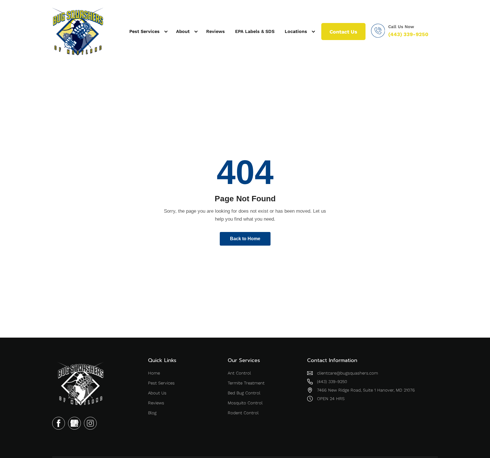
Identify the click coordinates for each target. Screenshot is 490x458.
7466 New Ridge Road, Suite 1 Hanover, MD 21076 (366, 390)
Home (154, 373)
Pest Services (161, 383)
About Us (157, 393)
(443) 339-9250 (408, 34)
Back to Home (245, 238)
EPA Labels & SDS (254, 31)
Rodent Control (243, 412)
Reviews (215, 31)
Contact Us (343, 32)
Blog (152, 412)
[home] (78, 31)
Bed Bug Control (244, 393)
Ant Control (239, 373)
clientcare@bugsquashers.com (347, 373)
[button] (147, 31)
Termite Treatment (246, 383)
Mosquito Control (245, 402)
